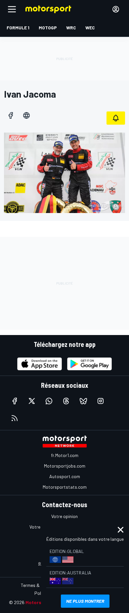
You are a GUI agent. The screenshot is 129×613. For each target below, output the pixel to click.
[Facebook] (10, 115)
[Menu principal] (12, 9)
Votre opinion (64, 516)
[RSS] (14, 418)
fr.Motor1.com (64, 455)
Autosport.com (64, 476)
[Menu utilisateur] (115, 9)
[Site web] (26, 115)
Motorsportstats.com (65, 487)
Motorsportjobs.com (64, 466)
